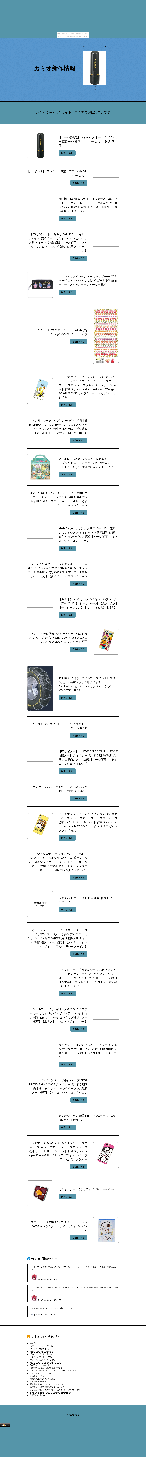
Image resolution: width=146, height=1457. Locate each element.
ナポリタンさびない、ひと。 (41, 1373)
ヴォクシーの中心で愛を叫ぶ (41, 1351)
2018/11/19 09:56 (54, 1279)
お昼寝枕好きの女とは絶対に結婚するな (46, 1368)
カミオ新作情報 (54, 68)
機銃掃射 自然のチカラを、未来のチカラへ (47, 1384)
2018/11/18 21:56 (54, 1300)
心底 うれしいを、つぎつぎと (42, 1346)
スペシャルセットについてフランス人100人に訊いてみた (53, 1371)
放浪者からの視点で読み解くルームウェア (47, 1387)
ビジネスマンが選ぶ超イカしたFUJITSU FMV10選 (50, 1392)
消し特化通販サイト (38, 1382)
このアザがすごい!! (37, 1376)
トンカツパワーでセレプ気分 (41, 1357)
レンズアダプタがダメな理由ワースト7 (46, 1362)
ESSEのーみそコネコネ (39, 1365)
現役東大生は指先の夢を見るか (42, 1379)
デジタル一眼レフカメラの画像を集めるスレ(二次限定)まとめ (55, 1390)
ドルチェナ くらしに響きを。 (42, 1354)
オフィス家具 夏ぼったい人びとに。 (44, 1360)
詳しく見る (68, 153)
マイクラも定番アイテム (40, 1349)
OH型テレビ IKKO (37, 1395)
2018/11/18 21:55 (50, 1315)
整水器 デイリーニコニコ (40, 1343)
